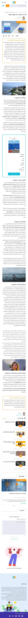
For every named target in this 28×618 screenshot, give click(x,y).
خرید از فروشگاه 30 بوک (14, 173)
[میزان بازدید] (17, 36)
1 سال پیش (19, 18)
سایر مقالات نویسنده (19, 415)
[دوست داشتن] (13, 36)
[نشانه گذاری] (9, 36)
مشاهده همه (4, 418)
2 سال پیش (19, 428)
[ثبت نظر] (6, 36)
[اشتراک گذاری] (3, 36)
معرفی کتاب (17, 12)
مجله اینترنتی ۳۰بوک (23, 12)
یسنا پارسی (19, 17)
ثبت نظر (14, 538)
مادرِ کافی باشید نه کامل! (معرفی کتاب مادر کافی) (16, 493)
